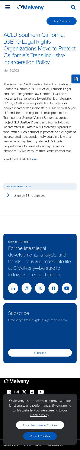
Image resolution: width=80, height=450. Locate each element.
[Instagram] (27, 288)
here (33, 159)
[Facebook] (53, 288)
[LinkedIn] (13, 288)
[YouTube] (67, 288)
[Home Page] (30, 7)
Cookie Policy (39, 415)
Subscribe (40, 353)
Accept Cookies (40, 436)
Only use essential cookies (40, 425)
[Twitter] (40, 288)
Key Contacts (62, 21)
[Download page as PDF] (75, 79)
